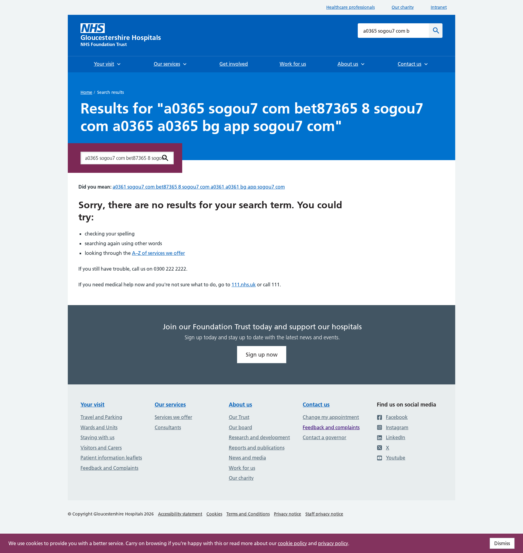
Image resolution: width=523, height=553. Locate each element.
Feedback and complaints (331, 427)
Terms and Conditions (248, 514)
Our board (240, 427)
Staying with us (97, 437)
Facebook (397, 417)
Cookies (214, 514)
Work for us (242, 468)
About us (240, 404)
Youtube (395, 458)
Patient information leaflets (111, 458)
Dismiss (502, 543)
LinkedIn (395, 437)
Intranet (439, 7)
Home (86, 92)
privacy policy (333, 543)
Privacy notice (287, 514)
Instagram (397, 427)
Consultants (168, 427)
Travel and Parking (101, 417)
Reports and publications (257, 448)
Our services (170, 404)
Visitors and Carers (101, 448)
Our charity (403, 7)
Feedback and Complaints (109, 468)
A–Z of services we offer (158, 253)
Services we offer (173, 417)
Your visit (92, 404)
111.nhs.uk (244, 284)
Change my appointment (331, 417)
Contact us (316, 404)
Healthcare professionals (350, 7)
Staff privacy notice (324, 514)
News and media (247, 458)
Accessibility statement (180, 514)
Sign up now (262, 354)
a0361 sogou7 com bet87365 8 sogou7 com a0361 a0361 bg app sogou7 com (199, 187)
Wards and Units (99, 427)
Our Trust (239, 417)
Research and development (259, 437)
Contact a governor (324, 437)
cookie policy (292, 543)
